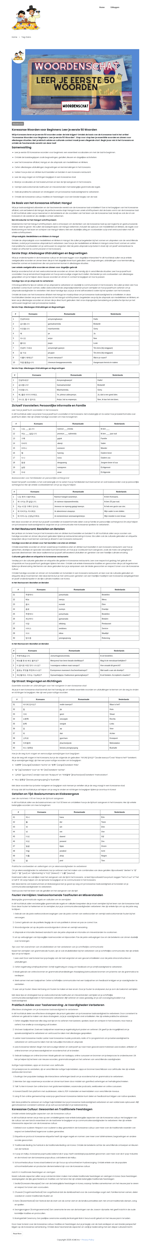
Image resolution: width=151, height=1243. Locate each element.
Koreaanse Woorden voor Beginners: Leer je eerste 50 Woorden (54, 130)
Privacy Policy (88, 1239)
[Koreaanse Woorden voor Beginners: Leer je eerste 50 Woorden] (75, 85)
